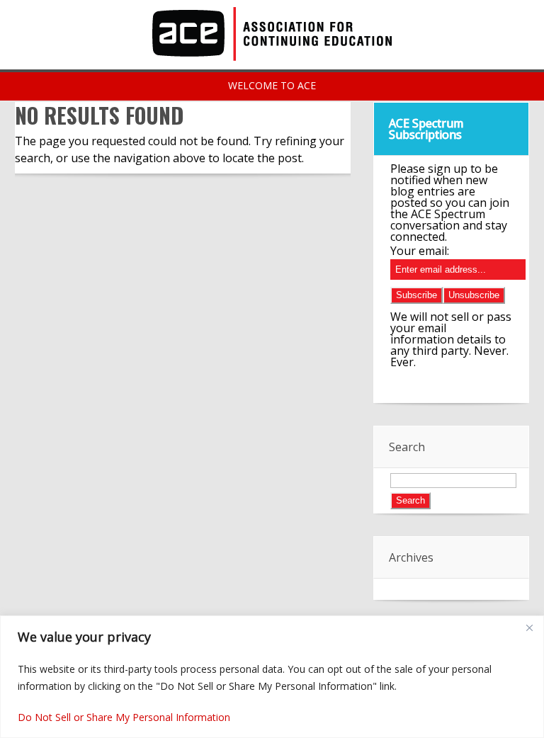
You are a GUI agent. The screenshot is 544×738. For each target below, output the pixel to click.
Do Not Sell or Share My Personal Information (124, 717)
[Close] (529, 627)
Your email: (419, 251)
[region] (272, 676)
